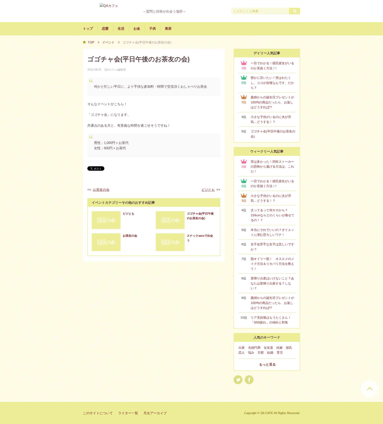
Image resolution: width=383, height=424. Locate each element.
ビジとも (208, 190)
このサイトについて (98, 413)
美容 (168, 28)
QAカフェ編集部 (115, 69)
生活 (121, 28)
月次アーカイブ (155, 413)
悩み (251, 352)
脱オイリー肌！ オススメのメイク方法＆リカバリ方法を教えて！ (272, 264)
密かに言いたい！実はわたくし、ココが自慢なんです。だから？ (272, 82)
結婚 (270, 352)
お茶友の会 (101, 190)
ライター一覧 (128, 413)
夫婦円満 (254, 347)
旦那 (261, 352)
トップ (88, 28)
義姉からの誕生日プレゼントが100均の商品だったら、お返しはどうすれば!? (272, 102)
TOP (91, 42)
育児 (280, 352)
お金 (136, 28)
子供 (152, 28)
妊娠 (279, 347)
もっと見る (267, 364)
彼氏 (289, 347)
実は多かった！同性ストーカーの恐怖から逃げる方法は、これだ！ (272, 166)
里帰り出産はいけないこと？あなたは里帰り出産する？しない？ (272, 283)
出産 (241, 347)
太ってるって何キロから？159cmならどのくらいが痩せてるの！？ (272, 215)
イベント (108, 42)
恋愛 (105, 28)
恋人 (241, 352)
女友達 (268, 347)
